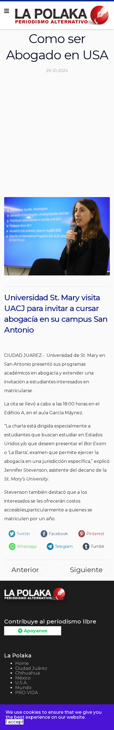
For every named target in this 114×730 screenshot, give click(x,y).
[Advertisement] (57, 137)
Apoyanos (34, 630)
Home (22, 663)
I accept (15, 721)
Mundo (23, 687)
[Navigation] (6, 11)
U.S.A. (21, 682)
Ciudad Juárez (31, 668)
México (23, 678)
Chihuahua (27, 673)
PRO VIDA (26, 692)
